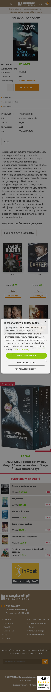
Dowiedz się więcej (21, 349)
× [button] (45, 322)
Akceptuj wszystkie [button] (26, 355)
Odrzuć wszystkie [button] (26, 362)
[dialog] (25, 346)
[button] (25, 368)
